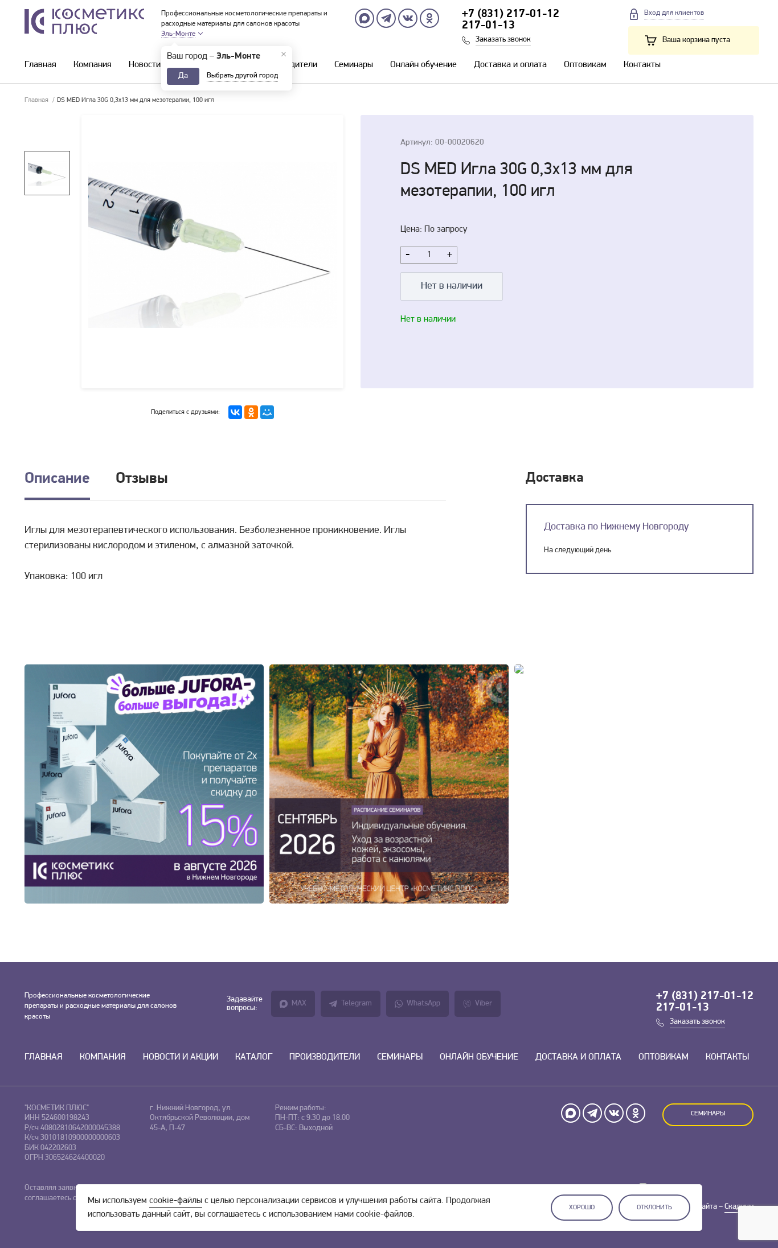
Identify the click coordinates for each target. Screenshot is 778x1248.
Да (183, 76)
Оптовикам (585, 64)
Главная (40, 64)
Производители (324, 1057)
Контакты (642, 64)
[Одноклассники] (429, 18)
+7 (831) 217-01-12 (510, 14)
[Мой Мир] (267, 412)
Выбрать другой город (242, 75)
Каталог (253, 1057)
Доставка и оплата (510, 64)
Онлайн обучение (423, 64)
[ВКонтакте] (235, 412)
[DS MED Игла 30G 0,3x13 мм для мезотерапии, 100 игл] (212, 251)
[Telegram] (386, 18)
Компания (92, 64)
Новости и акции (161, 64)
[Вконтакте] (407, 18)
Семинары (353, 64)
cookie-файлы (175, 1200)
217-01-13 (488, 25)
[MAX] (364, 18)
